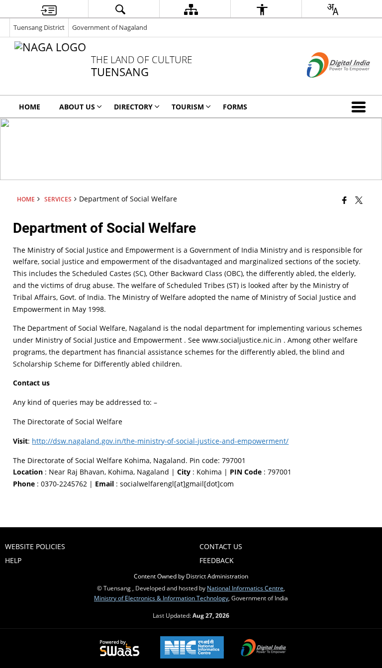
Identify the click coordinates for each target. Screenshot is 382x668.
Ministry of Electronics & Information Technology (161, 598)
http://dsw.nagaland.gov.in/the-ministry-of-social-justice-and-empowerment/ (160, 441)
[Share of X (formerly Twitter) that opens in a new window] (359, 200)
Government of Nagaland (109, 27)
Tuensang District (39, 27)
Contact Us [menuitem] (220, 546)
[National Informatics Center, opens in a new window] (192, 648)
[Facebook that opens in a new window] (344, 200)
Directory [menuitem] (133, 106)
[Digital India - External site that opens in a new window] (326, 86)
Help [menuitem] (13, 560)
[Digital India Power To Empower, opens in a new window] (263, 648)
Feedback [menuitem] (216, 560)
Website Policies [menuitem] (35, 546)
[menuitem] (49, 9)
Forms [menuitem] (235, 106)
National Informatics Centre (245, 588)
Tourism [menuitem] (188, 106)
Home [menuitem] (29, 106)
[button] (361, 106)
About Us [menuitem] (77, 106)
